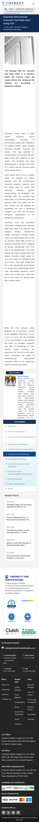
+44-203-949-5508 (8, 662)
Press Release (18, 696)
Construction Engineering (24, 9)
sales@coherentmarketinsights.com (20, 648)
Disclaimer (32, 714)
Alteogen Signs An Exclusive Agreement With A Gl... (19, 506)
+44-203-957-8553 (9, 658)
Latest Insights (18, 688)
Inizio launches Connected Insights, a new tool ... (18, 557)
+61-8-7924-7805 (9, 671)
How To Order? (31, 693)
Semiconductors (15, 479)
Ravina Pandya (23, 376)
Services (5, 694)
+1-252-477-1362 (28, 658)
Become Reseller (31, 686)
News (11, 9)
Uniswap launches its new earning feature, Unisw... (18, 531)
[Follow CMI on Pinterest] (18, 813)
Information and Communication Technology (19, 472)
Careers (18, 724)
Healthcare (12, 426)
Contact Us (6, 699)
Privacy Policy (31, 708)
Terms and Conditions (32, 700)
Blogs (17, 707)
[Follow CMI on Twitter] (8, 813)
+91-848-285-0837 (29, 671)
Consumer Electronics (17, 459)
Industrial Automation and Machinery (18, 465)
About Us (5, 685)
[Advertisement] (19, 109)
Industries (6, 689)
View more (29, 418)
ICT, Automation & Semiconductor (22, 437)
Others (10, 489)
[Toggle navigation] (34, 4)
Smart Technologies (16, 484)
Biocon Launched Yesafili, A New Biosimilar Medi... (19, 544)
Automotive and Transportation (21, 449)
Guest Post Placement (19, 713)
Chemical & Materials (16, 431)
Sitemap (31, 719)
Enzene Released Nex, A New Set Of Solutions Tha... (19, 518)
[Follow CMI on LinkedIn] (4, 813)
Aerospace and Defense (18, 444)
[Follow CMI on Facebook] (13, 813)
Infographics (19, 702)
